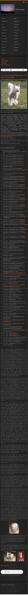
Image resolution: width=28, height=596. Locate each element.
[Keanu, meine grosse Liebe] (10, 556)
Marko (4, 53)
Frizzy (15, 33)
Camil (16, 50)
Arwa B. (4, 47)
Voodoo (16, 24)
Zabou (16, 38)
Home (3, 18)
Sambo (4, 36)
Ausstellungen (5, 60)
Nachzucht (4, 63)
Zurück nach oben (5, 565)
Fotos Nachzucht (5, 64)
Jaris (15, 18)
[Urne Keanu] (14, 528)
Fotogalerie (4, 61)
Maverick (4, 21)
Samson (16, 44)
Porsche (4, 30)
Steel (3, 27)
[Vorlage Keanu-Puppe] (20, 556)
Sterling (16, 21)
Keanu (16, 27)
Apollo (16, 41)
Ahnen (3, 59)
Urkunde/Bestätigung (13, 273)
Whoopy (4, 41)
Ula (3, 24)
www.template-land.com (14, 591)
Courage (16, 30)
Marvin (4, 33)
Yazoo (3, 44)
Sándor (16, 47)
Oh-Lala (4, 38)
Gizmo (16, 36)
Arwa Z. (4, 50)
